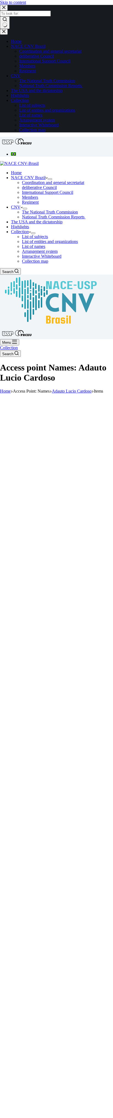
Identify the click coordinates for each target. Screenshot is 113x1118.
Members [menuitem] (27, 66)
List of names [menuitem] (31, 115)
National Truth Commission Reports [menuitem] (51, 85)
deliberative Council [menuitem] (36, 56)
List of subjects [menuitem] (32, 105)
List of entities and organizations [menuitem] (47, 110)
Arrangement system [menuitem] (37, 120)
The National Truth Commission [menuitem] (47, 80)
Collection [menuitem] (20, 100)
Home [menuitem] (16, 41)
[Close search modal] (4, 8)
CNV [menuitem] (16, 75)
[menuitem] (13, 154)
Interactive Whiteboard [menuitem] (39, 125)
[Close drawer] (4, 32)
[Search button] (5, 22)
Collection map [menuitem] (32, 129)
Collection (9, 347)
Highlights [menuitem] (20, 95)
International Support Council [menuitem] (44, 61)
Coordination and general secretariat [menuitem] (50, 51)
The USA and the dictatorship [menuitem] (37, 90)
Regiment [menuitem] (27, 71)
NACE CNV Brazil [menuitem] (28, 46)
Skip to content (13, 2)
